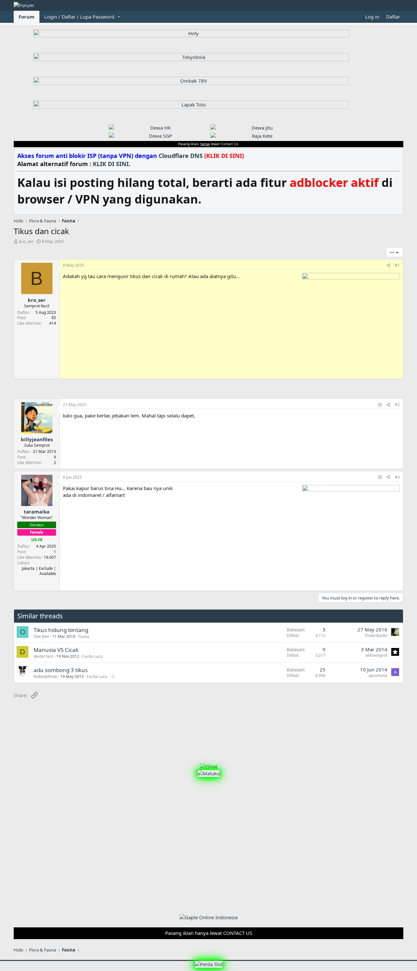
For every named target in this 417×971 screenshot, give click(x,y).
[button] (82, 17)
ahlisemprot (376, 655)
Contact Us (229, 144)
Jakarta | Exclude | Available (39, 571)
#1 (397, 265)
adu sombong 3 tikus (61, 670)
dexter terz (43, 656)
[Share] (388, 265)
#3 (397, 477)
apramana (377, 675)
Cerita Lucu (92, 656)
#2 (397, 404)
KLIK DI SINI (111, 164)
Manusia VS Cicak (56, 650)
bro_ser (26, 241)
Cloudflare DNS (201, 156)
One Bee (41, 636)
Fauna (83, 636)
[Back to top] (380, 404)
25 (322, 669)
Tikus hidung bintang (61, 630)
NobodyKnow (45, 676)
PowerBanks (376, 635)
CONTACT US (237, 933)
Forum (27, 16)
